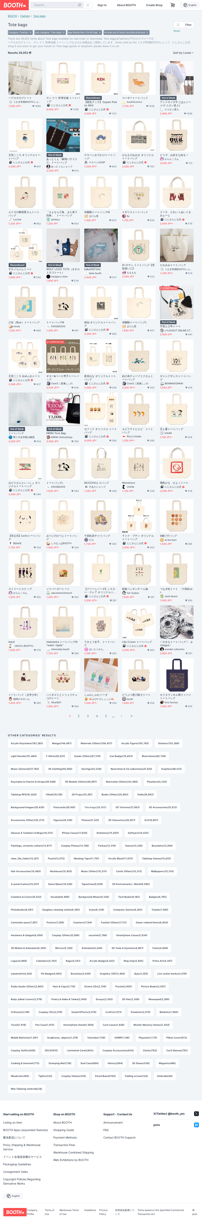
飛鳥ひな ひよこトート (174, 482)
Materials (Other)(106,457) (96, 743)
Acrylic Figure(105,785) (135, 743)
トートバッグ (16, 433)
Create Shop (154, 5)
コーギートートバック (135, 97)
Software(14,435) (138, 832)
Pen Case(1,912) (44, 1024)
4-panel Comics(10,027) (25, 884)
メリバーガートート (58, 588)
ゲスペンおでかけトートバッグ (99, 156)
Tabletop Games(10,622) (156, 858)
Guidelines (90, 1210)
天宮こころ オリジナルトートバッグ (24, 156)
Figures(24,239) (62, 820)
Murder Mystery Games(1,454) (152, 1024)
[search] (79, 5)
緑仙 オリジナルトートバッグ (100, 324)
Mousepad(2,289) (159, 999)
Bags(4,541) (73, 960)
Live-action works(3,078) (172, 973)
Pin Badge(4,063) (51, 973)
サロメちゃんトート (20, 269)
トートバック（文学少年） (23, 694)
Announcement (113, 1122)
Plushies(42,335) (157, 781)
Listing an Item (12, 1122)
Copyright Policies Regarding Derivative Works (22, 1181)
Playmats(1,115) (148, 1037)
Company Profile (32, 1212)
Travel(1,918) (18, 1024)
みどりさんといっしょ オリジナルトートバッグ (24, 484)
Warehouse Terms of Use (69, 1212)
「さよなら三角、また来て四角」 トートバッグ (61, 213)
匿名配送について (14, 1137)
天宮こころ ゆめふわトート (24, 376)
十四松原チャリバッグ (97, 535)
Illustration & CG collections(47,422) (131, 768)
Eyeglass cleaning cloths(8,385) (61, 909)
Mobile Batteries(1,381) (24, 1037)
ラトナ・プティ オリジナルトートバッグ (138, 537)
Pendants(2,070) (141, 1012)
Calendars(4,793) (46, 960)
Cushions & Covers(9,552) (26, 896)
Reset (177, 30)
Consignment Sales (15, 1171)
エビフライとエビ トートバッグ (137, 430)
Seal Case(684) (89, 1063)
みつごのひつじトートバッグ (61, 537)
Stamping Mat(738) (60, 1063)
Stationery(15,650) (107, 832)
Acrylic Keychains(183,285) (27, 743)
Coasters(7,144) (82, 922)
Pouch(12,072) (56, 858)
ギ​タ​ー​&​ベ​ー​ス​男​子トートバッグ (62, 377)
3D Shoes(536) (141, 1063)
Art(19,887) (151, 820)
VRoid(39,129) (54, 794)
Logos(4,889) (19, 960)
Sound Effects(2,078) (83, 1012)
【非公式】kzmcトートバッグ (24, 537)
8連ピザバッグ (168, 535)
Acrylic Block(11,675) (120, 858)
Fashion (25, 16)
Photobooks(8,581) (22, 909)
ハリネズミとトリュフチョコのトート (61, 696)
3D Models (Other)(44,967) (81, 781)
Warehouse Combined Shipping (73, 1152)
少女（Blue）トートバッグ (24, 322)
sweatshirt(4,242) (21, 973)
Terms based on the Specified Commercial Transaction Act (160, 1212)
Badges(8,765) (158, 896)
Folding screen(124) (136, 1076)
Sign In (102, 5)
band (11, 641)
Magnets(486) (167, 1063)
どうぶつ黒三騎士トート (136, 694)
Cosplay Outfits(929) (23, 1050)
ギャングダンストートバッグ (175, 377)
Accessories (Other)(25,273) (27, 820)
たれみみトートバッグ (173, 265)
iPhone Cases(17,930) (74, 832)
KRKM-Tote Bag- (56, 433)
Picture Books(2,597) (153, 986)
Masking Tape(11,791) (86, 858)
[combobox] (57, 5)
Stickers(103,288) (168, 743)
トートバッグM (55, 322)
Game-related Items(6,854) (152, 922)
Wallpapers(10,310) (162, 871)
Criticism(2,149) (20, 1012)
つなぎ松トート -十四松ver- (176, 590)
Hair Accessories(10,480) (26, 871)
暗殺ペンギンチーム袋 (135, 588)
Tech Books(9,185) (129, 896)
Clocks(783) (150, 1050)
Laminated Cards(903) (80, 1050)
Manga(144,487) (62, 743)
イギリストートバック (135, 212)
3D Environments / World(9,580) (131, 884)
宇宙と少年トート (170, 326)
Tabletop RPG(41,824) (24, 794)
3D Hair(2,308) (130, 999)
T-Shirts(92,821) (55, 756)
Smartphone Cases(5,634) (131, 935)
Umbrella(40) (165, 1076)
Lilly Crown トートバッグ (137, 641)
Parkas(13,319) (107, 845)
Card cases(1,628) (113, 1024)
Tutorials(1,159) (96, 1037)
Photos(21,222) (90, 820)
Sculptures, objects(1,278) (62, 1037)
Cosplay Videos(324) (73, 1076)
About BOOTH (126, 5)
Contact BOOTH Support (119, 1137)
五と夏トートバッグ (171, 429)
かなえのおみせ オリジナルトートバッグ (138, 156)
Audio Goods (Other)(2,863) (27, 986)
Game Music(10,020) (60, 884)
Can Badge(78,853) (121, 756)
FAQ (106, 1130)
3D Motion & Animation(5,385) (28, 948)
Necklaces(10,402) (61, 871)
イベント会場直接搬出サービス (22, 1156)
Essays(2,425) (104, 999)
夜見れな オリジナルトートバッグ (100, 377)
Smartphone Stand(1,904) (78, 1024)
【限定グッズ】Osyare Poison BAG (100, 103)
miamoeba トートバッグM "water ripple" (62, 643)
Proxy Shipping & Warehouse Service (21, 1147)
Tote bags (39, 16)
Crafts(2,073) (114, 1012)
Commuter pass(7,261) (24, 922)
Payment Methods (65, 1137)
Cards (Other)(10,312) (129, 871)
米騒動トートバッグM (97, 212)
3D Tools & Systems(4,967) (127, 948)
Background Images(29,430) (27, 807)
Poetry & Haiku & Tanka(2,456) (69, 999)
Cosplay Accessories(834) (118, 1050)
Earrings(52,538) (91, 768)
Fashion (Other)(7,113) (114, 922)
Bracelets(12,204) (162, 845)
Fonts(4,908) (160, 948)
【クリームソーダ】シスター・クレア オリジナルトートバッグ (100, 590)
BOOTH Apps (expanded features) (25, 1130)
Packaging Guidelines (17, 1164)
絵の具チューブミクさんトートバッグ (137, 377)
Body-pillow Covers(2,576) (26, 999)
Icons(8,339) (96, 909)
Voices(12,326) (134, 845)
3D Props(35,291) (82, 794)
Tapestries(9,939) (92, 884)
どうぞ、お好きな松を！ (174, 155)
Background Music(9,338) (94, 896)
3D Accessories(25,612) (163, 807)
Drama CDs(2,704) (95, 986)
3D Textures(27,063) (127, 807)
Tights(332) (45, 1076)
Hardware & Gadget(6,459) (27, 935)
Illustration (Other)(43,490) (122, 781)
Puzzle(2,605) (123, 986)
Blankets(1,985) (169, 1012)
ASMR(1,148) (122, 1037)
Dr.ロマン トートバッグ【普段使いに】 (138, 266)
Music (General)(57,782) (25, 768)
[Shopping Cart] (173, 5)
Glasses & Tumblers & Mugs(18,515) (32, 832)
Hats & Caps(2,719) (64, 986)
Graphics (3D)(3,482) (112, 973)
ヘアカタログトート (20, 97)
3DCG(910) (51, 1050)
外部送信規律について (124, 1212)
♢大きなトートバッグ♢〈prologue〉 (176, 643)
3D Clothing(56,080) (60, 768)
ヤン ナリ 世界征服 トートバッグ (63, 99)
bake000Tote (92, 269)
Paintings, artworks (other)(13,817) (31, 845)
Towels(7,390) (160, 909)
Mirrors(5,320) (64, 948)
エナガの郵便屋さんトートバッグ (23, 213)
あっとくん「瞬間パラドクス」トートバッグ (61, 160)
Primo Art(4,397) (162, 960)
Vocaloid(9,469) (59, 896)
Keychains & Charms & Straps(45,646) (33, 781)
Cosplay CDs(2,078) (50, 1012)
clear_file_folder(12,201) (25, 858)
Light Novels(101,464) (24, 756)
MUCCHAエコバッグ (96, 482)
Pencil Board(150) (105, 1076)
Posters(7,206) (55, 922)
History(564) (115, 1063)
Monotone (128, 482)
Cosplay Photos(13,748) (75, 845)
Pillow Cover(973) (176, 1037)
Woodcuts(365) (20, 1076)
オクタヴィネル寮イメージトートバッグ (175, 696)
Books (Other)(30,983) (115, 794)
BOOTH (12, 16)
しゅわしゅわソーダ (96, 694)
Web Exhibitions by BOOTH (70, 1160)
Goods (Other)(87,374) (87, 756)
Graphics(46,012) (171, 768)
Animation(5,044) (92, 948)
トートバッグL (54, 482)
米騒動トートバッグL (134, 322)
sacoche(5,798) (98, 935)
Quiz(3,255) (141, 973)
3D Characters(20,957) (121, 820)
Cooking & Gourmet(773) (25, 1063)
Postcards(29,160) (64, 807)
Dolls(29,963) (145, 794)
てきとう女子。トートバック (99, 643)
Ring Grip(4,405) (133, 960)
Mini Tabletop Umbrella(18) (26, 1088)
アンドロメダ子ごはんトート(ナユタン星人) (175, 103)
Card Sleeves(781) (177, 1050)
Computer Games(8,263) (127, 909)
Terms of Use (49, 1212)
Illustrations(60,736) (154, 756)
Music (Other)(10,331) (94, 871)
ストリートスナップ (20, 588)
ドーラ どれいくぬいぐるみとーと (175, 213)
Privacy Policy (103, 1212)
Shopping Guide (63, 1130)
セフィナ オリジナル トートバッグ (100, 430)
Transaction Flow (64, 1145)
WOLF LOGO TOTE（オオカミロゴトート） (63, 271)
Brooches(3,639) (81, 973)
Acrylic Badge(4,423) (102, 960)
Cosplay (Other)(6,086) (65, 935)
